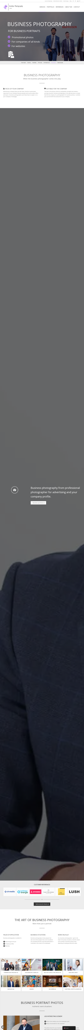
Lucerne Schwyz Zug (48, 1)
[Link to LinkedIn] (78, 1)
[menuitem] (42, 7)
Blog (70, 1)
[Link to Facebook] (80, 1)
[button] (3, 1027)
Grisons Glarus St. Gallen (57, 1)
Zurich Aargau (66, 1)
